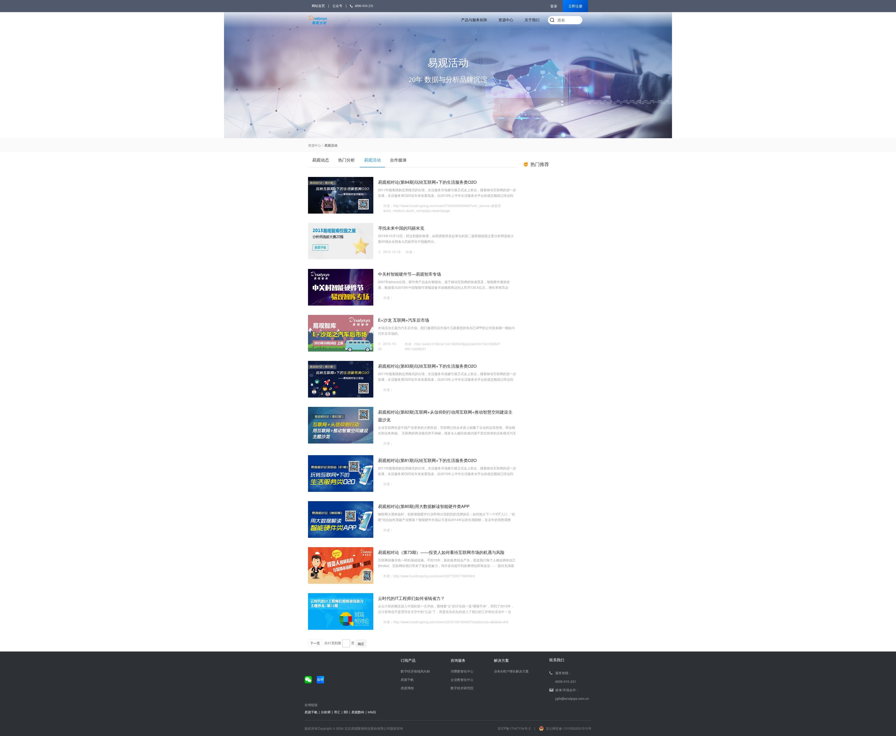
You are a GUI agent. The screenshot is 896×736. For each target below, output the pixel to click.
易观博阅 (407, 688)
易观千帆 (407, 679)
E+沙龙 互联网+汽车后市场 (403, 320)
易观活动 (372, 160)
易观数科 (357, 712)
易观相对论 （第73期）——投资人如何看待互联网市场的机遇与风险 (441, 552)
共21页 (329, 643)
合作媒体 (398, 160)
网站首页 (318, 6)
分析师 (326, 712)
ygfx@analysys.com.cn (572, 698)
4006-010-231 (364, 6)
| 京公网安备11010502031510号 (563, 728)
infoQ (372, 712)
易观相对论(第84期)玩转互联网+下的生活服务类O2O (427, 182)
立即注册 (575, 6)
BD (346, 712)
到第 (338, 643)
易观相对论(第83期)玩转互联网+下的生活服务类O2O (427, 366)
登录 (553, 6)
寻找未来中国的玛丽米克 (401, 228)
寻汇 (337, 712)
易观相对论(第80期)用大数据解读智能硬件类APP (423, 506)
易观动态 (320, 160)
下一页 (315, 643)
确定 (361, 643)
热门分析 (346, 160)
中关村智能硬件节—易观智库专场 (409, 274)
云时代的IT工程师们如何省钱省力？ (411, 598)
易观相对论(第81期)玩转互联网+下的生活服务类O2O (427, 460)
